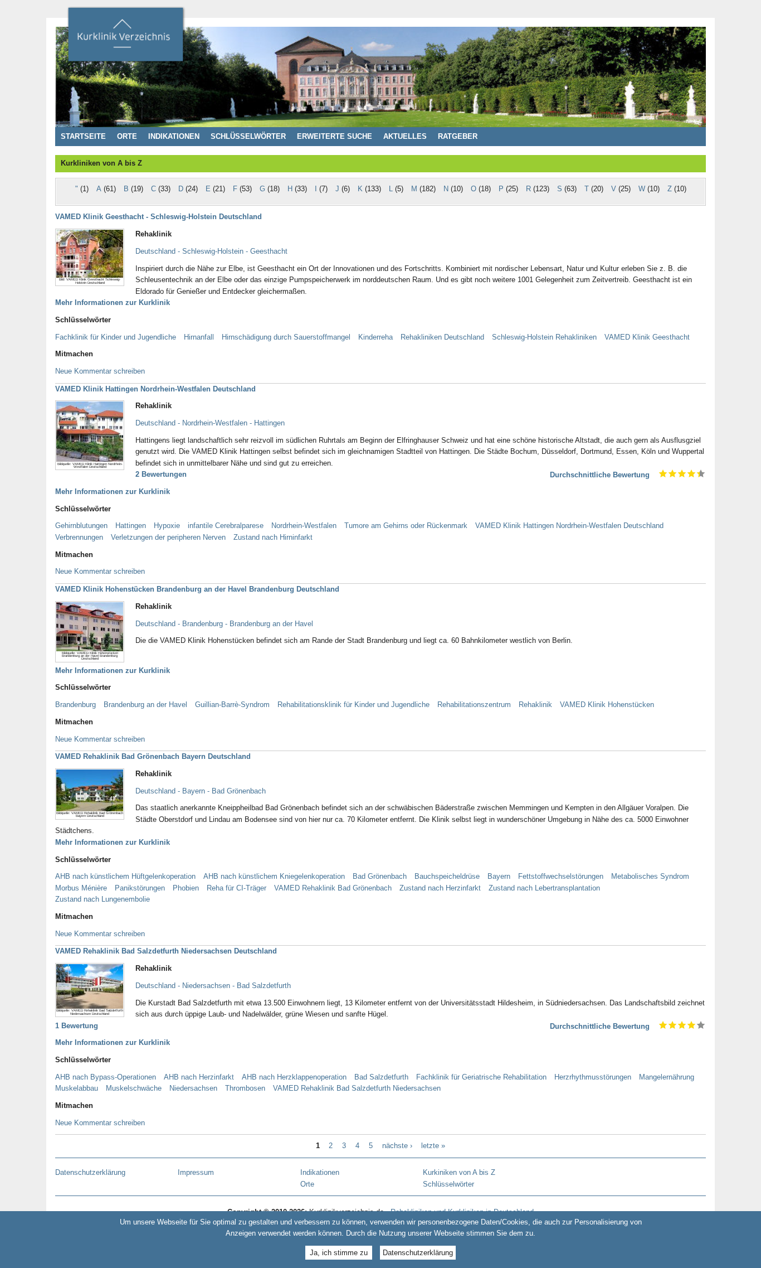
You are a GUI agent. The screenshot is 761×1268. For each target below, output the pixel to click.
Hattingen (130, 525)
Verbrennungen (79, 537)
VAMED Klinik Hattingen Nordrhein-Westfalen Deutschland (155, 389)
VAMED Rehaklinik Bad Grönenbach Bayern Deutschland (153, 756)
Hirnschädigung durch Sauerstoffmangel (286, 337)
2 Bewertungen (161, 474)
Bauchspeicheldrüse (447, 876)
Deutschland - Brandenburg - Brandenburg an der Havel (224, 624)
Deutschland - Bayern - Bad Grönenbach (200, 791)
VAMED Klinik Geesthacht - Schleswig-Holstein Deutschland (158, 216)
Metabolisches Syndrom (650, 876)
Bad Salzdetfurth (381, 1077)
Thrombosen (245, 1088)
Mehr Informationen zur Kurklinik (112, 302)
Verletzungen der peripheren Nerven (168, 537)
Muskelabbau (76, 1088)
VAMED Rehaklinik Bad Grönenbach (333, 888)
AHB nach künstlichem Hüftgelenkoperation (125, 876)
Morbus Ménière (81, 888)
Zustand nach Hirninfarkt (273, 537)
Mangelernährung (666, 1077)
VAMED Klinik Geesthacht (647, 337)
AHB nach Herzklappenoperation (294, 1077)
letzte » (433, 1145)
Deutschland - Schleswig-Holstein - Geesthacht (211, 251)
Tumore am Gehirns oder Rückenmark (405, 525)
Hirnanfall (199, 337)
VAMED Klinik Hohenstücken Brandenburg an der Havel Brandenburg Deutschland (197, 589)
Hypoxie (167, 525)
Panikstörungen (140, 888)
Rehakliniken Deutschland (442, 337)
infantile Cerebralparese (226, 525)
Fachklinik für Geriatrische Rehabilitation (481, 1077)
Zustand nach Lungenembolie (102, 899)
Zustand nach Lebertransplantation (544, 888)
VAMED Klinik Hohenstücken (607, 704)
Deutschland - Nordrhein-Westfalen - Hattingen (210, 423)
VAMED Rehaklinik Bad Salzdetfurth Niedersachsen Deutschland (166, 951)
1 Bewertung (76, 1026)
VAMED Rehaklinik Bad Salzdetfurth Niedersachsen (357, 1088)
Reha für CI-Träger (236, 888)
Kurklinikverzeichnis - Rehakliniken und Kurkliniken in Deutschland (125, 37)
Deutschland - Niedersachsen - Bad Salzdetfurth (213, 985)
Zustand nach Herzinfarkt (440, 888)
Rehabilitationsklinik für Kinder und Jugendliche (353, 704)
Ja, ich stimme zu (339, 1252)
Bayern (498, 876)
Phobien (186, 888)
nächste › (397, 1145)
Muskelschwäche (134, 1088)
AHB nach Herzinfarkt (199, 1077)
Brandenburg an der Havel (145, 704)
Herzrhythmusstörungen (592, 1077)
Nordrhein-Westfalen (303, 525)
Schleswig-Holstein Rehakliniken (544, 337)
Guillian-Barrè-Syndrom (232, 704)
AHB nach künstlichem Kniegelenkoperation (274, 876)
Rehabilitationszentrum (474, 704)
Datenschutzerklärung (418, 1252)
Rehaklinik (535, 704)
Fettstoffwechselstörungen (560, 876)
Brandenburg (75, 704)
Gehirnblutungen (81, 525)
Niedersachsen (193, 1088)
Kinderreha (375, 337)
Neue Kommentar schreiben (100, 371)
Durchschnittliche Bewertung (600, 475)
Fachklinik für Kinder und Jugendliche (115, 337)
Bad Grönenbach (380, 876)
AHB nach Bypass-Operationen (105, 1077)
